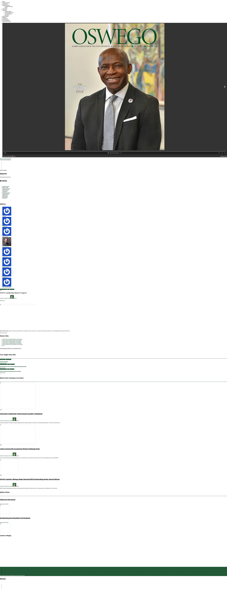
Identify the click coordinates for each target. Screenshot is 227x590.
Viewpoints (4, 10)
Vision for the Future (7, 500)
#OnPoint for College (12, 348)
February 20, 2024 (4, 504)
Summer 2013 (2, 359)
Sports (6, 7)
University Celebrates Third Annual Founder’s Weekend (21, 414)
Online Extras (5, 4)
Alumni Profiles (5, 16)
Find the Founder (4, 361)
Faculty (8, 364)
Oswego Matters (8, 13)
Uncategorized (8, 359)
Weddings (4, 17)
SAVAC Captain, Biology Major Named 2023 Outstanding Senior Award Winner (30, 479)
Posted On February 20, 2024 (6, 420)
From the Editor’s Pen (9, 12)
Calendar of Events (9, 6)
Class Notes (4, 8)
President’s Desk (8, 11)
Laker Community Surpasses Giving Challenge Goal (20, 449)
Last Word (7, 15)
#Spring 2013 (18, 348)
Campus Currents (6, 5)
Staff (15, 298)
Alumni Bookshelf (5, 20)
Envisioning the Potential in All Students (15, 518)
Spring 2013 (12, 289)
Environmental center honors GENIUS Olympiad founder (13, 366)
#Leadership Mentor (4, 348)
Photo (8, 289)
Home (3, 1)
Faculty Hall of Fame (6, 21)
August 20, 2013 (3, 363)
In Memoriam (5, 18)
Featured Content (6, 2)
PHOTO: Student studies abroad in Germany (10, 371)
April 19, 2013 (2, 367)
